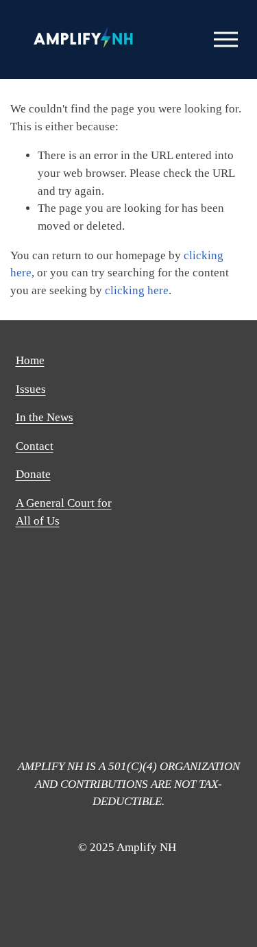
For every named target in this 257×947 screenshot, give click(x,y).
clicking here (137, 290)
